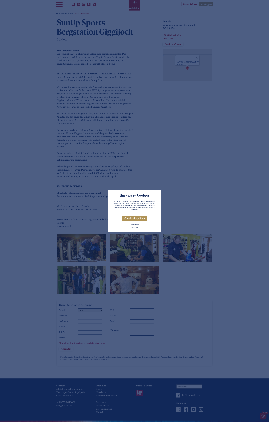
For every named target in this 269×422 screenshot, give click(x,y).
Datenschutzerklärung (143, 207)
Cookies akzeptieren (134, 218)
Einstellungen (134, 227)
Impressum (134, 209)
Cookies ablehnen (134, 224)
